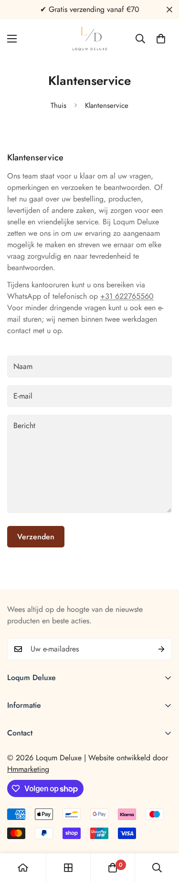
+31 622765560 (127, 296)
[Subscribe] (161, 649)
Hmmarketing (28, 769)
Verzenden (35, 536)
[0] (161, 39)
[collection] (68, 867)
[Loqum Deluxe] (89, 38)
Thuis (58, 105)
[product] (23, 867)
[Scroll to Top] (161, 831)
